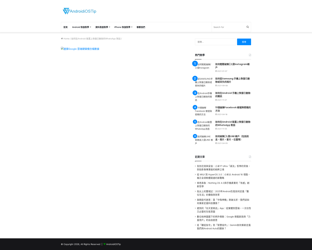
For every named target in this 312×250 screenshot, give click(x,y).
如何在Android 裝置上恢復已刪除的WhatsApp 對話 (96, 38)
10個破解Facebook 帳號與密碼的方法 (233, 109)
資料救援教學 (101, 27)
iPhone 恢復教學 (122, 27)
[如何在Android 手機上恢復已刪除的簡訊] (204, 98)
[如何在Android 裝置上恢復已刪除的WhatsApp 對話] (204, 126)
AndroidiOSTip (113, 244)
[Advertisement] (188, 10)
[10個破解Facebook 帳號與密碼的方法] (204, 112)
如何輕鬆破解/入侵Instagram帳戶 (232, 66)
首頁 (65, 27)
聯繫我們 (141, 27)
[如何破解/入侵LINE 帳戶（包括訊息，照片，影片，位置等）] (204, 141)
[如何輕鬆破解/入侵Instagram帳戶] (204, 69)
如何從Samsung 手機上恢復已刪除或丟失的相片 (232, 80)
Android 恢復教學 (80, 27)
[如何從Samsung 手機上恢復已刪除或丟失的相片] (204, 83)
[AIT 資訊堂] (79, 11)
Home (66, 38)
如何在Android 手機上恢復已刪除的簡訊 (232, 94)
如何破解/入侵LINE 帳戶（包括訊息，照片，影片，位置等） (232, 138)
